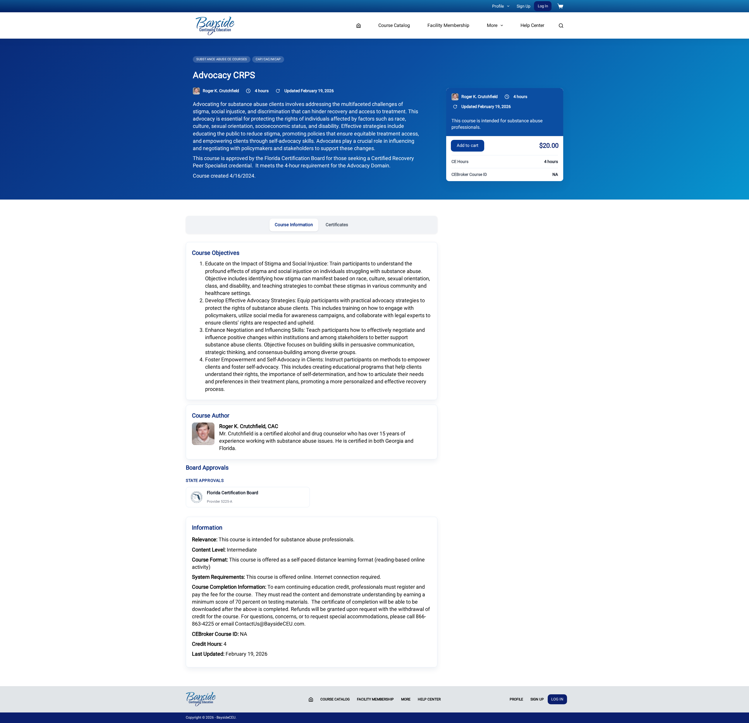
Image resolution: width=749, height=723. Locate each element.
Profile (498, 6)
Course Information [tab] (294, 224)
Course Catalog (394, 25)
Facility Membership (448, 25)
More (492, 25)
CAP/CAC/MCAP (268, 59)
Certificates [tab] (337, 224)
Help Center (532, 25)
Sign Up (523, 6)
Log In (543, 6)
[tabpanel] (311, 454)
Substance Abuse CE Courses (221, 59)
